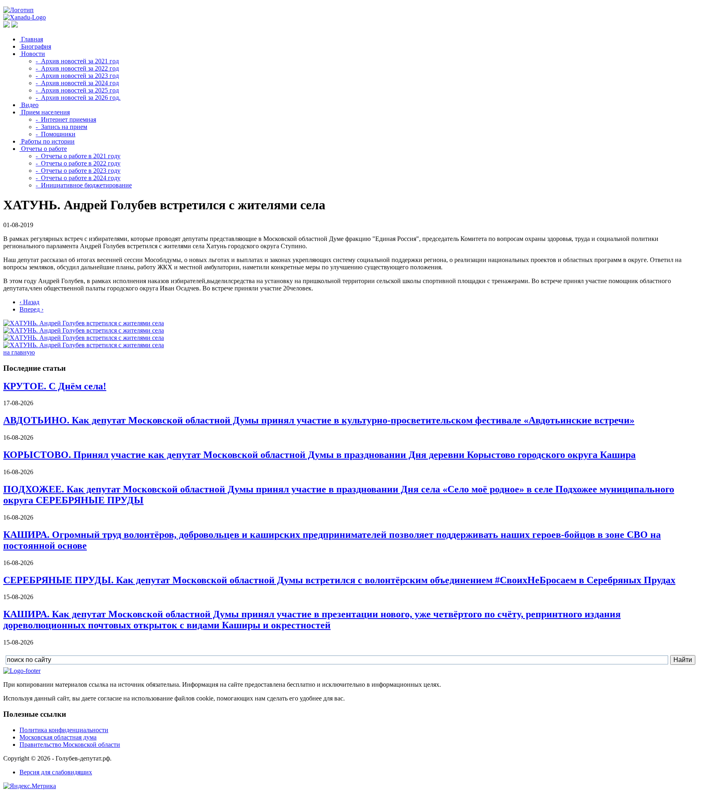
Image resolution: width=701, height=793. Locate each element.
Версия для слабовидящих (55, 772)
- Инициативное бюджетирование (84, 185)
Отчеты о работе (43, 148)
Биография (35, 46)
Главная (31, 39)
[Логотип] (18, 9)
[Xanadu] (24, 17)
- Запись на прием (61, 126)
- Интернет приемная (66, 119)
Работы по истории (47, 141)
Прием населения (44, 112)
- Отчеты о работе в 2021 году (78, 156)
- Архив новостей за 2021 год (77, 61)
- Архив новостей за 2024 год (77, 83)
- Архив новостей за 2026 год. (78, 97)
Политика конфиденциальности (63, 729)
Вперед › (31, 309)
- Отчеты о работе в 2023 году (78, 170)
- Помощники (55, 134)
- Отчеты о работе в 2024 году (78, 177)
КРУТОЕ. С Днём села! (54, 386)
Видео (29, 104)
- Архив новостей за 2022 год (77, 68)
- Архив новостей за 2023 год (77, 75)
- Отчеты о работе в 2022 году (78, 163)
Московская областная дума (58, 737)
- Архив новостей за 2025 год (77, 90)
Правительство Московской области (69, 744)
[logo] (22, 670)
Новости (32, 53)
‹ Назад (29, 302)
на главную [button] (19, 352)
